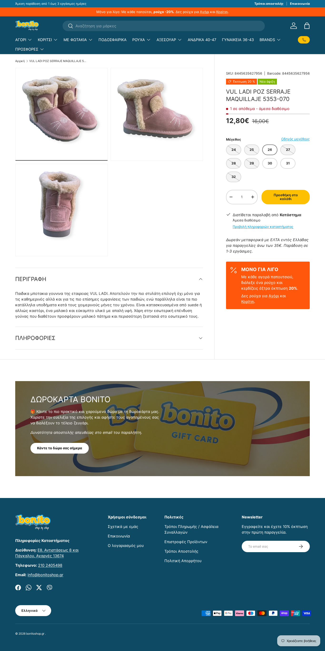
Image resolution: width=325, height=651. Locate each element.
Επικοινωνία (300, 3)
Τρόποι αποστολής (268, 3)
